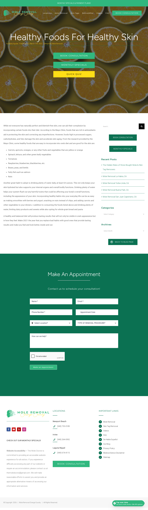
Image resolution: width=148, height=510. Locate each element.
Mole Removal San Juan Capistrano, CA (120, 197)
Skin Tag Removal (110, 426)
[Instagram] (24, 429)
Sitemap (106, 457)
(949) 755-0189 (63, 426)
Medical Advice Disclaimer (114, 453)
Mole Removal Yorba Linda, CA (116, 183)
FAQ (105, 435)
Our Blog (106, 444)
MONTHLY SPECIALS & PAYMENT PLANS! (74, 3)
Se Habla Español (110, 439)
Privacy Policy (109, 448)
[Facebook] (9, 429)
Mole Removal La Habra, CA (115, 176)
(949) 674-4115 (63, 453)
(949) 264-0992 (63, 439)
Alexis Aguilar (13, 44)
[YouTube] (14, 429)
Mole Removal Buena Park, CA (116, 190)
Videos (106, 431)
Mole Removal (57, 44)
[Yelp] (19, 429)
